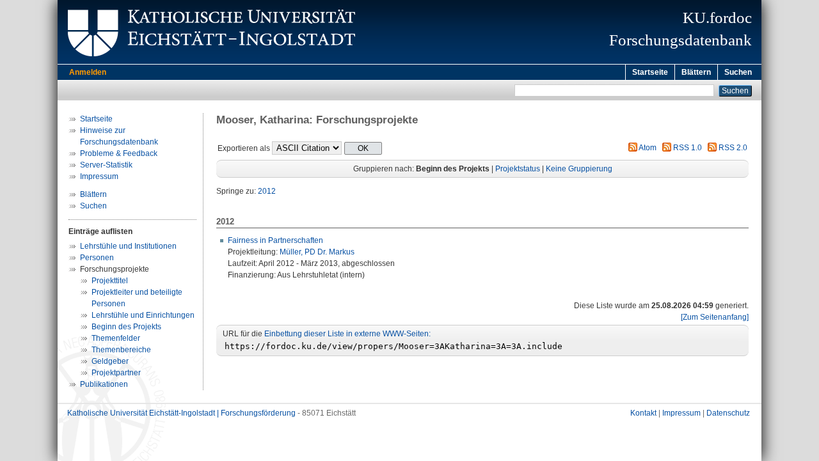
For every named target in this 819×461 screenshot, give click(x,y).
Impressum (99, 176)
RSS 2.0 (733, 147)
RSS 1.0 (687, 147)
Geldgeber (110, 361)
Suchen (738, 72)
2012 (267, 191)
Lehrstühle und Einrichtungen (143, 315)
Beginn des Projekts (126, 326)
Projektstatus (517, 168)
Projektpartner (116, 372)
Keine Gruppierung (579, 168)
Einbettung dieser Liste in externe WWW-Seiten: (347, 333)
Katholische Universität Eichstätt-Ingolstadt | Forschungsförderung (181, 413)
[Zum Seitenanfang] (715, 317)
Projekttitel (109, 280)
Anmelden (87, 72)
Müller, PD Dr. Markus (317, 251)
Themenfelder (115, 338)
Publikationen (104, 384)
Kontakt (643, 413)
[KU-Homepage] (210, 61)
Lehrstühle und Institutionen (128, 246)
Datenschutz (728, 413)
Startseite (650, 72)
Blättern (696, 72)
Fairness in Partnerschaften (275, 240)
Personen (97, 257)
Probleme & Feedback (118, 153)
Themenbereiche (121, 349)
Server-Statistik (106, 164)
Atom (647, 147)
